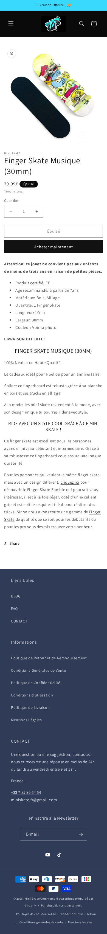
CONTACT (19, 621)
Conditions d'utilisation (32, 695)
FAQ (14, 608)
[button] (11, 24)
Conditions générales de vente (41, 922)
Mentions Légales (26, 719)
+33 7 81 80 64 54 (26, 792)
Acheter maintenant (53, 246)
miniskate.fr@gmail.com (34, 799)
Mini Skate (32, 898)
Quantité (11, 200)
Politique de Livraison (30, 707)
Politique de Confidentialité (35, 682)
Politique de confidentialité (36, 914)
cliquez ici (70, 482)
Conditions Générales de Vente (38, 670)
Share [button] (15, 543)
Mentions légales (80, 922)
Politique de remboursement (61, 905)
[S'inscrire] (81, 834)
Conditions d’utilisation (78, 914)
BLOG (16, 596)
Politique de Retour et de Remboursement (49, 657)
